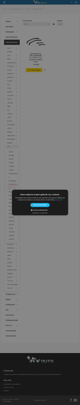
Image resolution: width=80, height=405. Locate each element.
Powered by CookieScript (40, 213)
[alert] (40, 202)
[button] (39, 210)
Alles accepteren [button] (40, 205)
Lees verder (58, 200)
